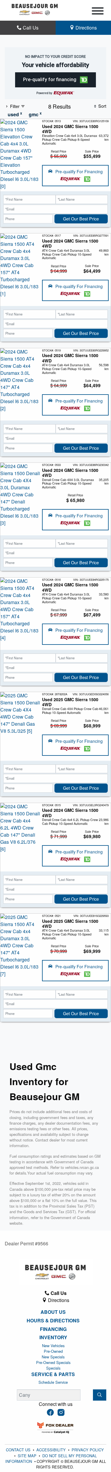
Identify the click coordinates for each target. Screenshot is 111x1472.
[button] (55, 79)
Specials (53, 1368)
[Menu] (97, 12)
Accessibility (51, 1450)
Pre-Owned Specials (53, 1362)
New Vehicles (53, 1345)
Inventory (53, 1337)
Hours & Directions (53, 1320)
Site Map (28, 1455)
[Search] (99, 1395)
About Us (53, 1312)
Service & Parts (53, 1374)
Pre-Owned (53, 1351)
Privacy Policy (88, 1450)
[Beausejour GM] (34, 8)
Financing (53, 1329)
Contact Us (19, 1450)
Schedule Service (53, 1382)
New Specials (53, 1357)
